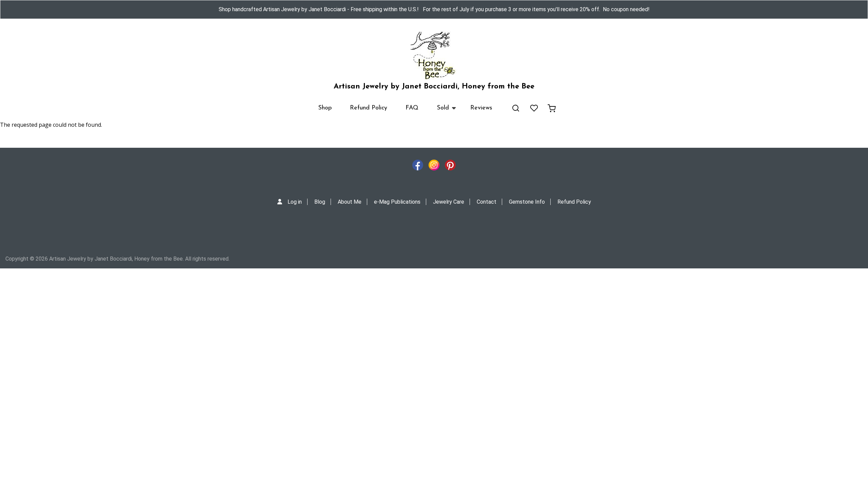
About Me (349, 202)
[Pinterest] (450, 167)
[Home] (434, 55)
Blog (319, 202)
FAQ (412, 108)
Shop (325, 108)
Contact (486, 202)
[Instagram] (434, 167)
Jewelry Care (448, 202)
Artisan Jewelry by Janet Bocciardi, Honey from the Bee (434, 86)
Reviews (481, 108)
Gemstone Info (527, 202)
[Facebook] (417, 167)
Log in (295, 202)
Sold (438, 111)
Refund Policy (368, 108)
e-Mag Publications (397, 202)
